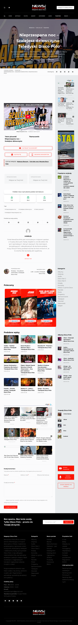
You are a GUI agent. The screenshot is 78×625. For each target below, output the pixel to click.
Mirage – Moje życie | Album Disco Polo (67, 377)
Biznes (49, 542)
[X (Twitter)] (60, 71)
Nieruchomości (52, 544)
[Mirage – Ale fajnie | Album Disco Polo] (59, 367)
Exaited (65, 436)
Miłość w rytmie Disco (65, 287)
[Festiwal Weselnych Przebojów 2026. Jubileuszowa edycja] (59, 217)
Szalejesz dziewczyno (25, 209)
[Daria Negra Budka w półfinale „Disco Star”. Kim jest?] (59, 195)
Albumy (33, 16)
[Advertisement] (28, 90)
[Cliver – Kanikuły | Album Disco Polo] (59, 359)
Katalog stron (51, 553)
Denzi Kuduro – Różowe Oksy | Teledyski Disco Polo (28, 347)
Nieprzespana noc (10, 209)
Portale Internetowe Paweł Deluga (47, 621)
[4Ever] (59, 420)
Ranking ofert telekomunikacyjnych (68, 580)
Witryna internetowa (43, 475)
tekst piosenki (38, 209)
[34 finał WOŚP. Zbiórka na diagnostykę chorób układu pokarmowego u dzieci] (59, 230)
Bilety (64, 542)
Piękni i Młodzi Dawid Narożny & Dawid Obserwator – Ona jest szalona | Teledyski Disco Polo (28, 369)
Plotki (26, 16)
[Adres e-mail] (72, 71)
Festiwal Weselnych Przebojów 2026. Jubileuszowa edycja (68, 219)
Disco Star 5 (62, 281)
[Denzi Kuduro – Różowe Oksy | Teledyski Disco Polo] (28, 339)
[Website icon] (28, 255)
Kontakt (65, 553)
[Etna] (59, 431)
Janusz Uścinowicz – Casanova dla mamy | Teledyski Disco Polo (11, 367)
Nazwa (6, 475)
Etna (64, 430)
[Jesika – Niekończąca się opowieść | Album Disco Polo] (59, 348)
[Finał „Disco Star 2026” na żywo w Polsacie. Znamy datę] (59, 206)
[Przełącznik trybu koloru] (9, 7)
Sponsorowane (63, 297)
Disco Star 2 (62, 278)
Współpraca (66, 551)
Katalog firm (51, 551)
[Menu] (4, 7)
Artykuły (17, 16)
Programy (61, 294)
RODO (64, 562)
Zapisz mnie (68, 522)
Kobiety (49, 539)
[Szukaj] (4, 16)
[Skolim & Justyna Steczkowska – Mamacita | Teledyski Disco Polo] (45, 359)
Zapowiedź (42, 16)
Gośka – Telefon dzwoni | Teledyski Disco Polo (10, 347)
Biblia (49, 564)
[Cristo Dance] (59, 414)
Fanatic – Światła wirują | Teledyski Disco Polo (9, 390)
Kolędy (60, 283)
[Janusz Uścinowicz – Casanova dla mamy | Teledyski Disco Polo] (11, 359)
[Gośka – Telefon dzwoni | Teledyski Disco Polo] (11, 339)
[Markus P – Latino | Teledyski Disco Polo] (28, 382)
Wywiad (60, 301)
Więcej (66, 16)
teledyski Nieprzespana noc (13, 212)
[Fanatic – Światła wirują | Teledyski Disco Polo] (11, 382)
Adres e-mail (25, 475)
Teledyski (58, 16)
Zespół (60, 306)
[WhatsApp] (68, 71)
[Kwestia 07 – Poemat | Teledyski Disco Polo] (45, 339)
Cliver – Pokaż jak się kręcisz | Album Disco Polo (68, 339)
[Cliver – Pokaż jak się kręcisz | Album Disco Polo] (59, 339)
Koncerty (61, 285)
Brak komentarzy (36, 59)
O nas (64, 539)
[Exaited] (59, 437)
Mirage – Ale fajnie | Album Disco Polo (67, 368)
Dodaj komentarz (9, 482)
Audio (50, 16)
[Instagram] (13, 600)
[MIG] (59, 425)
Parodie (60, 290)
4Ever (65, 419)
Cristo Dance (67, 414)
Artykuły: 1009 (28, 258)
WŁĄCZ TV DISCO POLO (65, 7)
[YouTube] (17, 600)
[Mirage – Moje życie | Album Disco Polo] (59, 377)
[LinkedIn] (64, 71)
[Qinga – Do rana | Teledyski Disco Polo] (45, 382)
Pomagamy (66, 548)
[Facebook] (56, 71)
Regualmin (66, 560)
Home (10, 16)
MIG (64, 425)
